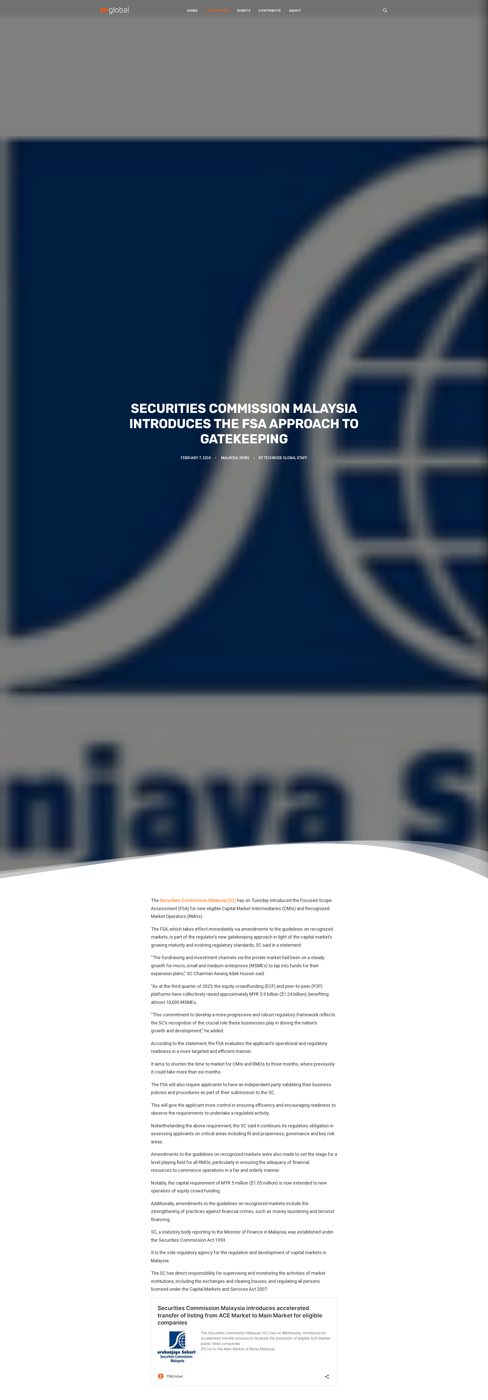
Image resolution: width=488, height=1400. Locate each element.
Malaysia (229, 458)
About (295, 10)
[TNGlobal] (115, 10)
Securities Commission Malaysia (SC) (197, 900)
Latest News (217, 10)
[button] (385, 10)
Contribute (269, 10)
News (244, 458)
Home (192, 10)
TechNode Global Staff (285, 458)
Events (244, 10)
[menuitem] (192, 10)
